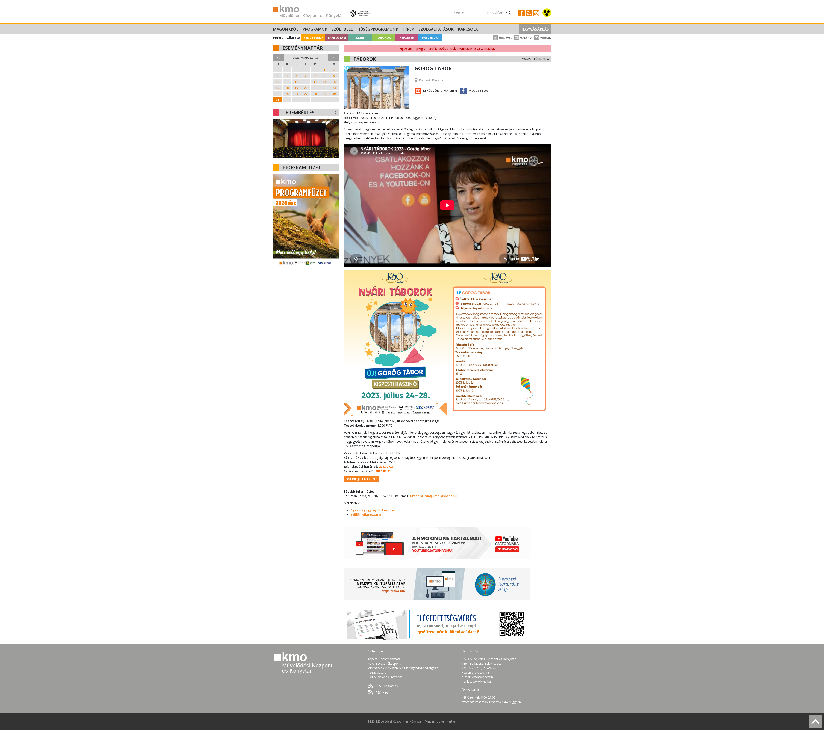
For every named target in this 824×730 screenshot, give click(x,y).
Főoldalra (541, 59)
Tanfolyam (336, 38)
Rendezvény (313, 38)
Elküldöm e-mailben (440, 91)
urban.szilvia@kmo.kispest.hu (433, 496)
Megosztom (479, 91)
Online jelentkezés (361, 479)
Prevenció (430, 38)
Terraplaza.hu (376, 672)
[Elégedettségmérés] (437, 624)
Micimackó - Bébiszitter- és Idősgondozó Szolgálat (402, 668)
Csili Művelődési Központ (384, 677)
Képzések (407, 38)
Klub (360, 38)
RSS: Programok (387, 686)
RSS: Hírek (382, 692)
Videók (545, 38)
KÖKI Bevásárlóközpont (384, 663)
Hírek (408, 29)
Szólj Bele (342, 29)
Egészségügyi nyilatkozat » (372, 510)
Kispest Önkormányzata (384, 659)
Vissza (526, 59)
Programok (315, 29)
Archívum (498, 12)
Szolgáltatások (436, 29)
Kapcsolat (469, 29)
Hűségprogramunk (377, 29)
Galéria (525, 38)
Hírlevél (505, 38)
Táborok (383, 38)
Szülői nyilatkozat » (366, 515)
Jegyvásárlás (535, 29)
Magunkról (285, 29)
